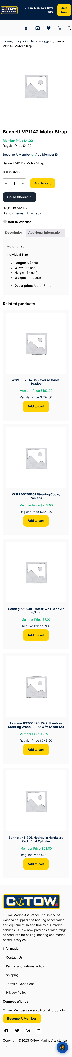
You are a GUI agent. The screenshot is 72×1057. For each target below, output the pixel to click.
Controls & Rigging (38, 41)
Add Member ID (46, 154)
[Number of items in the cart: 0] (60, 28)
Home (7, 41)
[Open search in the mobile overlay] (69, 28)
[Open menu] (16, 28)
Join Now (64, 10)
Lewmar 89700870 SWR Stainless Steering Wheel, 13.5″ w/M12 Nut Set (36, 725)
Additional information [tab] (45, 232)
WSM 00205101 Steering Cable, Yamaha (36, 496)
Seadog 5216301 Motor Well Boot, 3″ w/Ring (36, 610)
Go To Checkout (19, 197)
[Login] (26, 28)
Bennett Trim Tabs (28, 213)
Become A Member (17, 154)
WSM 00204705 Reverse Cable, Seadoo (36, 381)
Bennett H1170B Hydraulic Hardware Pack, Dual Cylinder (36, 839)
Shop (18, 41)
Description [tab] (14, 232)
